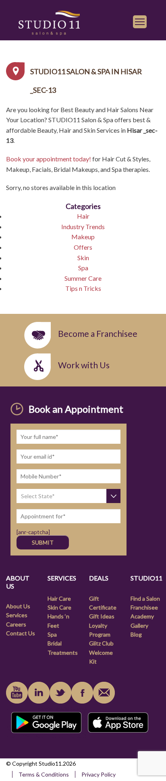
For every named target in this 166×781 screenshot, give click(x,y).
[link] (49, 21)
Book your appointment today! (48, 159)
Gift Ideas (101, 616)
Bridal (55, 643)
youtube (17, 693)
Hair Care (59, 598)
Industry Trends (83, 226)
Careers (16, 624)
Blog (136, 634)
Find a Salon (145, 598)
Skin (83, 257)
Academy (142, 616)
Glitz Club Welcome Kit (101, 652)
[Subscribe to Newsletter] (104, 693)
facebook (82, 693)
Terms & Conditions (44, 774)
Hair (83, 216)
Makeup (83, 236)
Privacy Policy (98, 774)
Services (16, 615)
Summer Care (83, 278)
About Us (18, 606)
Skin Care (59, 607)
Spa (83, 267)
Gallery (139, 625)
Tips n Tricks (83, 288)
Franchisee (144, 607)
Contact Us (20, 633)
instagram (60, 693)
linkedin (39, 693)
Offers (83, 247)
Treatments (63, 652)
